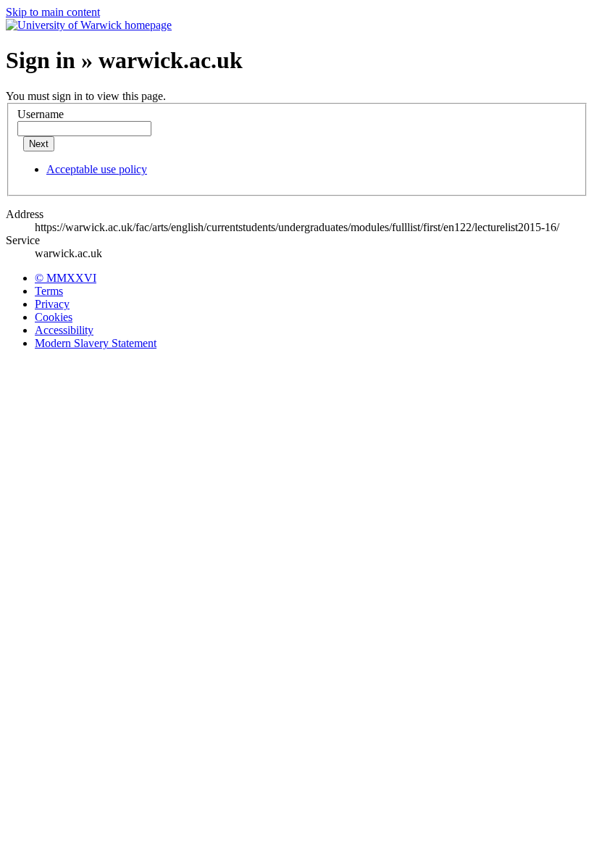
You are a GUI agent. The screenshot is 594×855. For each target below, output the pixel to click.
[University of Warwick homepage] (89, 25)
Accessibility (64, 330)
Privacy (52, 304)
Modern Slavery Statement (95, 343)
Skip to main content (53, 12)
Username (40, 114)
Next (39, 143)
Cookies (53, 317)
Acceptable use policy (96, 169)
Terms (49, 291)
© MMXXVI (65, 278)
